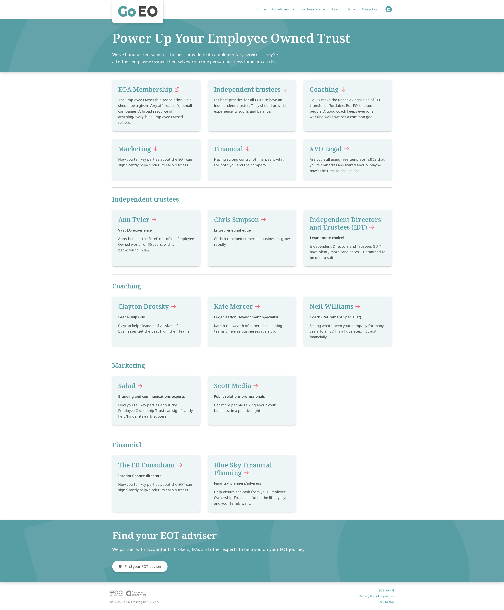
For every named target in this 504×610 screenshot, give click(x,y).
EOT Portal (386, 590)
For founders (311, 9)
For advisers (281, 9)
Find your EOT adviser (143, 566)
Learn (336, 9)
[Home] (137, 11)
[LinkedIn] (388, 9)
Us (348, 9)
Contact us (370, 9)
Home (261, 9)
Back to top (386, 602)
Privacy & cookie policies (376, 596)
